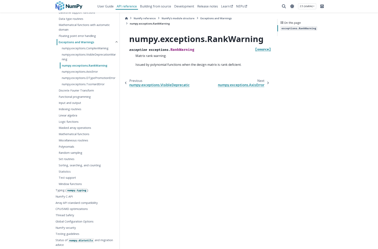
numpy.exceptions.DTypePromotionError (88, 78)
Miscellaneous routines (73, 140)
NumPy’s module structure (178, 18)
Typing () (72, 190)
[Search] (284, 6)
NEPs (240, 6)
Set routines (66, 159)
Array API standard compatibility (77, 203)
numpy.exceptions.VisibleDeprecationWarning (89, 57)
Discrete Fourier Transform (76, 90)
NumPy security (66, 228)
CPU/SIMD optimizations (72, 209)
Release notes (207, 6)
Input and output (70, 103)
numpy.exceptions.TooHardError (83, 84)
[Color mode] (292, 6)
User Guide (105, 6)
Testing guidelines (67, 234)
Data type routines (71, 19)
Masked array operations (75, 128)
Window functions (70, 184)
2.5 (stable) (306, 6)
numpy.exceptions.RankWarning (84, 65)
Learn (225, 6)
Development (184, 6)
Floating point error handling (77, 36)
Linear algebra (68, 115)
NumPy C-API (64, 196)
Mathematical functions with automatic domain (84, 27)
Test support (67, 177)
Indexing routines (70, 109)
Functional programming (75, 97)
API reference (127, 6)
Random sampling (70, 153)
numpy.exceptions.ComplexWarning (85, 48)
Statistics (65, 171)
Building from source (155, 6)
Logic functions (69, 122)
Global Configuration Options (75, 221)
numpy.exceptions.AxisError (80, 71)
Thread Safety (65, 215)
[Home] (126, 18)
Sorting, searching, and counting (80, 165)
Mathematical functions (74, 134)
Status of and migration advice (84, 242)
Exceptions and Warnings (76, 42)
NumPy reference (145, 18)
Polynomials (66, 146)
